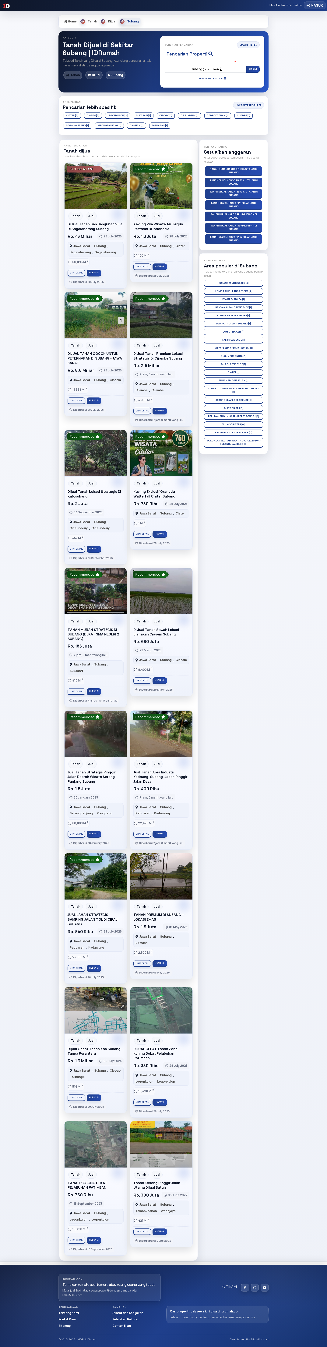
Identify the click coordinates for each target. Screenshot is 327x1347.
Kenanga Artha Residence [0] (233, 432)
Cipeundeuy (79, 528)
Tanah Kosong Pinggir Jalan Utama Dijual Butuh (156, 1185)
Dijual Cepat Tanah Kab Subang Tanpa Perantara (94, 1051)
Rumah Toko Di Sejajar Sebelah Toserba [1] (233, 390)
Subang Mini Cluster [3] (234, 283)
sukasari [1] (143, 115)
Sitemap (64, 1326)
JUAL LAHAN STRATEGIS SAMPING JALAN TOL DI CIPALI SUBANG (93, 919)
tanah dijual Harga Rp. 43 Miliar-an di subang (233, 238)
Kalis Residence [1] (233, 339)
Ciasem (115, 380)
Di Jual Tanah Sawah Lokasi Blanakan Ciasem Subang (156, 631)
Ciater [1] (233, 372)
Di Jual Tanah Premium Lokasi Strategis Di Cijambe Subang (158, 355)
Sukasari (76, 671)
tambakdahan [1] (218, 115)
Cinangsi (78, 1077)
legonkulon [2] (118, 115)
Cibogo (115, 1070)
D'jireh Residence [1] (233, 364)
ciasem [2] (93, 115)
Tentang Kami (68, 1313)
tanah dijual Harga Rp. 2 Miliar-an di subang (233, 216)
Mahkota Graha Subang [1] (233, 323)
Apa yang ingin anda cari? (212, 62)
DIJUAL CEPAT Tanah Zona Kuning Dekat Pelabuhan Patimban (155, 1053)
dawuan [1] (136, 125)
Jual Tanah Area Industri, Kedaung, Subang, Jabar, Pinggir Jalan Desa (160, 777)
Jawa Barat (81, 246)
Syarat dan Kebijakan (127, 1313)
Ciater (180, 246)
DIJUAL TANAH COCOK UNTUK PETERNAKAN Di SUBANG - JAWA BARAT (95, 358)
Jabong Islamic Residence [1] (234, 400)
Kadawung (162, 813)
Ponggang (104, 813)
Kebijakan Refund (125, 1319)
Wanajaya (168, 1211)
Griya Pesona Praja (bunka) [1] (233, 348)
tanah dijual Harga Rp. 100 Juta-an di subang (233, 170)
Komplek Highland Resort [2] (233, 291)
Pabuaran (142, 813)
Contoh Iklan (121, 1326)
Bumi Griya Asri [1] (233, 331)
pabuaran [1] (160, 125)
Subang (100, 246)
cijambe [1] (243, 115)
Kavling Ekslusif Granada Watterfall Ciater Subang (154, 493)
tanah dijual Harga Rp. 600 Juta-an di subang (233, 193)
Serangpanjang (81, 813)
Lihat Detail (76, 272)
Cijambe (141, 390)
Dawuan (141, 943)
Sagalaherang (80, 252)
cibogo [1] (165, 115)
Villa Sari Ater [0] (233, 424)
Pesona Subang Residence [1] (233, 307)
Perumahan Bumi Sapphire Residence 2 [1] (233, 416)
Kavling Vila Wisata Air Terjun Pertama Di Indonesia (158, 226)
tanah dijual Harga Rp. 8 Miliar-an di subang (233, 227)
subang (205, 69)
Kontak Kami (67, 1319)
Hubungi (94, 272)
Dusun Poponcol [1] (233, 356)
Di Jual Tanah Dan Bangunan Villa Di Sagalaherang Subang (95, 226)
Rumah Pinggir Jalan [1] (233, 380)
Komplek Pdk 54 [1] (233, 299)
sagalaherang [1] (77, 125)
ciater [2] (72, 115)
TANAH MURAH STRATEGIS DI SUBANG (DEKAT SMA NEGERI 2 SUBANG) (93, 634)
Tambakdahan (146, 1211)
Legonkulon (144, 1081)
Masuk (316, 5)
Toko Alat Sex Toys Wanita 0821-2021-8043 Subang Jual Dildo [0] (233, 442)
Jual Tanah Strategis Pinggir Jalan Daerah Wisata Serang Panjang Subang (92, 777)
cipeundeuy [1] (190, 115)
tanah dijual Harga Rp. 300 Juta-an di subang (234, 182)
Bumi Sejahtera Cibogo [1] (233, 315)
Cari (252, 69)
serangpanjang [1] (109, 125)
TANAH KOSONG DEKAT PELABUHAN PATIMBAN (87, 1185)
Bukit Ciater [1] (233, 408)
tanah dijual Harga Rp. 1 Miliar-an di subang (233, 204)
